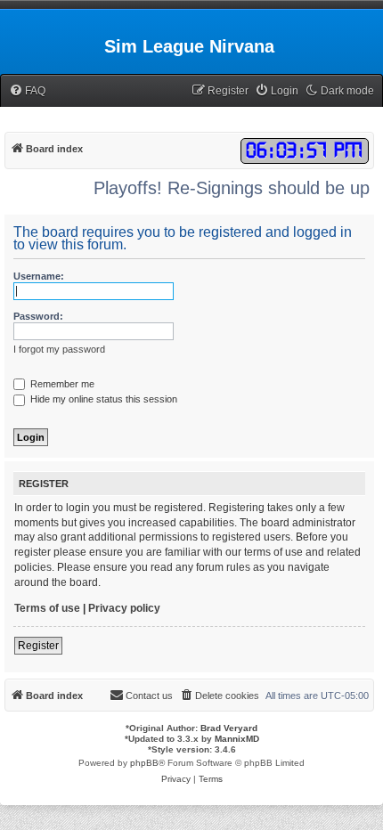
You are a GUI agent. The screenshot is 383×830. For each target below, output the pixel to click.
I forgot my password (59, 349)
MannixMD (237, 739)
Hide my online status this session (102, 399)
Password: (38, 316)
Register (38, 645)
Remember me (61, 383)
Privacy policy (124, 608)
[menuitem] (27, 91)
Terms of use (47, 608)
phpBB (144, 763)
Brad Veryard (228, 728)
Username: (38, 276)
